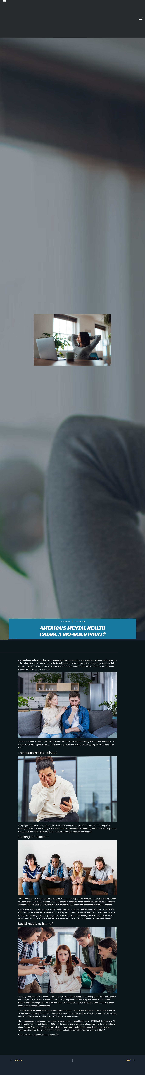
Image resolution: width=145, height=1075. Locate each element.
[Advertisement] (64, 22)
